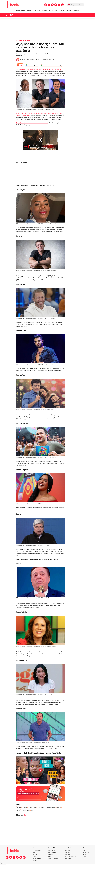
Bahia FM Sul (86, 852)
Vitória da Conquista (53, 858)
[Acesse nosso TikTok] (59, 4)
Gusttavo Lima (32, 807)
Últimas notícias (36, 850)
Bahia (33, 852)
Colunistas (76, 10)
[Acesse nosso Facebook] (49, 4)
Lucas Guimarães (51, 807)
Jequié (49, 856)
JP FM (84, 856)
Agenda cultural (36, 858)
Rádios (84, 848)
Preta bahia (35, 860)
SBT (32, 810)
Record (18, 810)
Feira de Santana (52, 852)
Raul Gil (59, 807)
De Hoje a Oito (53, 10)
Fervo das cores (36, 863)
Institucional (68, 848)
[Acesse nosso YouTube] (55, 4)
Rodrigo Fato (26, 810)
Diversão (44, 10)
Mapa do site (68, 858)
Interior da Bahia (52, 848)
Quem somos (68, 850)
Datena (25, 807)
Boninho (19, 807)
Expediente (67, 852)
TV (11, 15)
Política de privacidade (70, 856)
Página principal (51, 850)
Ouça (21, 65)
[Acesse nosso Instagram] (45, 4)
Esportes (68, 10)
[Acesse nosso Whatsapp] (62, 4)
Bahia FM (85, 854)
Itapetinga (50, 854)
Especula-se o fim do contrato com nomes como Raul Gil (32, 123)
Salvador (37, 10)
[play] (40, 770)
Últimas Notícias (20, 10)
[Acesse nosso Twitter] (52, 4)
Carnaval (29, 10)
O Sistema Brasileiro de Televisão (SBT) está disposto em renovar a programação (39, 70)
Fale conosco (68, 854)
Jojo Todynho (42, 807)
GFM (84, 850)
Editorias (34, 848)
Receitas (61, 10)
